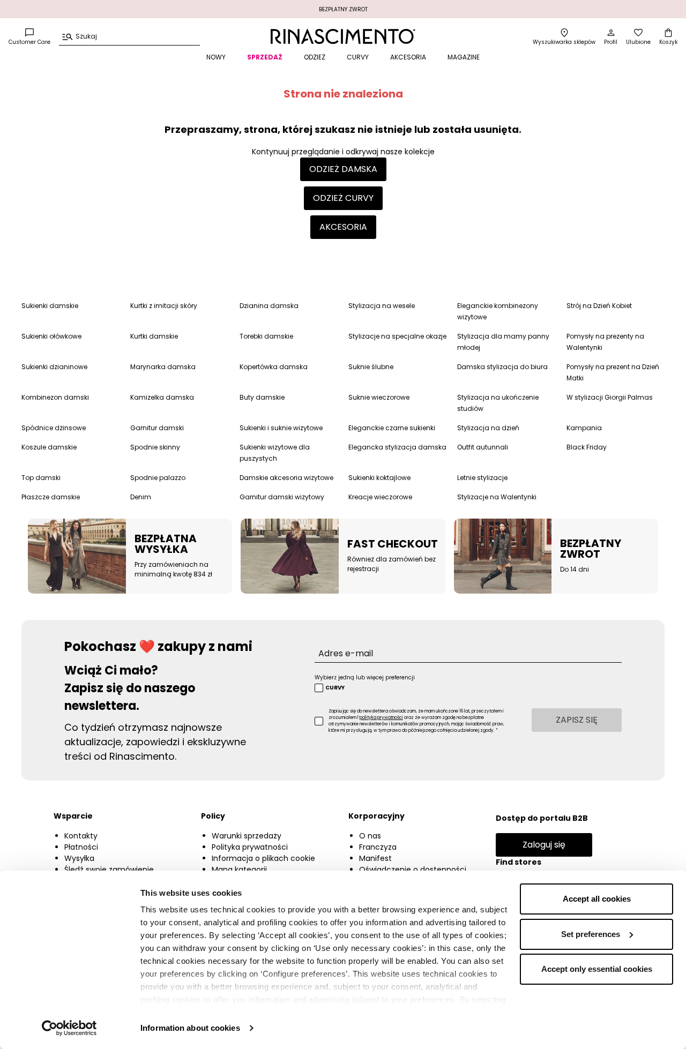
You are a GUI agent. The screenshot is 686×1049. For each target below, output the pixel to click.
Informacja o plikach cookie (263, 858)
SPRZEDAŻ (264, 57)
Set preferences (590, 934)
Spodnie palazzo (157, 477)
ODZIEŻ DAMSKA (343, 169)
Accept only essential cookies (596, 968)
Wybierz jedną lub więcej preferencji (365, 677)
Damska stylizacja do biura (502, 366)
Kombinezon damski (55, 397)
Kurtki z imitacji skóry (163, 305)
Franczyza (378, 847)
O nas (370, 835)
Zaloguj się (544, 844)
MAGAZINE (464, 57)
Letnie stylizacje (482, 477)
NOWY (216, 57)
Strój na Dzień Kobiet (599, 305)
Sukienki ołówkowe (51, 336)
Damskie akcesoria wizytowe (286, 477)
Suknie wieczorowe (378, 397)
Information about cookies (190, 1027)
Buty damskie (262, 397)
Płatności (81, 847)
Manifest (375, 858)
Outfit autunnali (482, 447)
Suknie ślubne (370, 366)
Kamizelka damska (162, 397)
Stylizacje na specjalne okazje (397, 336)
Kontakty (81, 835)
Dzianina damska (269, 305)
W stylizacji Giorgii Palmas (609, 397)
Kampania (584, 427)
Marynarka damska (163, 366)
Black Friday (586, 447)
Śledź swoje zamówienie (109, 869)
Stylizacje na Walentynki (496, 496)
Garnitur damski (157, 427)
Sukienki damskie (49, 305)
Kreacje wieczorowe (380, 496)
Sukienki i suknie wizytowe (281, 427)
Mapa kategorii (239, 869)
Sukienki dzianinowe (54, 366)
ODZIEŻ (314, 57)
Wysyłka (79, 858)
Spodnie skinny (155, 447)
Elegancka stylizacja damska (397, 447)
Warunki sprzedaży (246, 835)
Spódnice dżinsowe (53, 427)
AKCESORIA (408, 57)
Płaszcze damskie (50, 496)
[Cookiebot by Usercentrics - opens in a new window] (69, 1028)
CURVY (358, 57)
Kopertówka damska (274, 366)
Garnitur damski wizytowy (282, 496)
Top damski (41, 477)
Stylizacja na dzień (488, 427)
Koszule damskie (49, 447)
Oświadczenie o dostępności (412, 869)
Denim (140, 496)
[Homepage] (343, 36)
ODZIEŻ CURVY (343, 198)
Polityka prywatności (250, 847)
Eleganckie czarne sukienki (391, 427)
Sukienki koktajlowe (379, 477)
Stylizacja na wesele (381, 305)
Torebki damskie (266, 336)
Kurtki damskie (154, 336)
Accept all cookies (597, 898)
